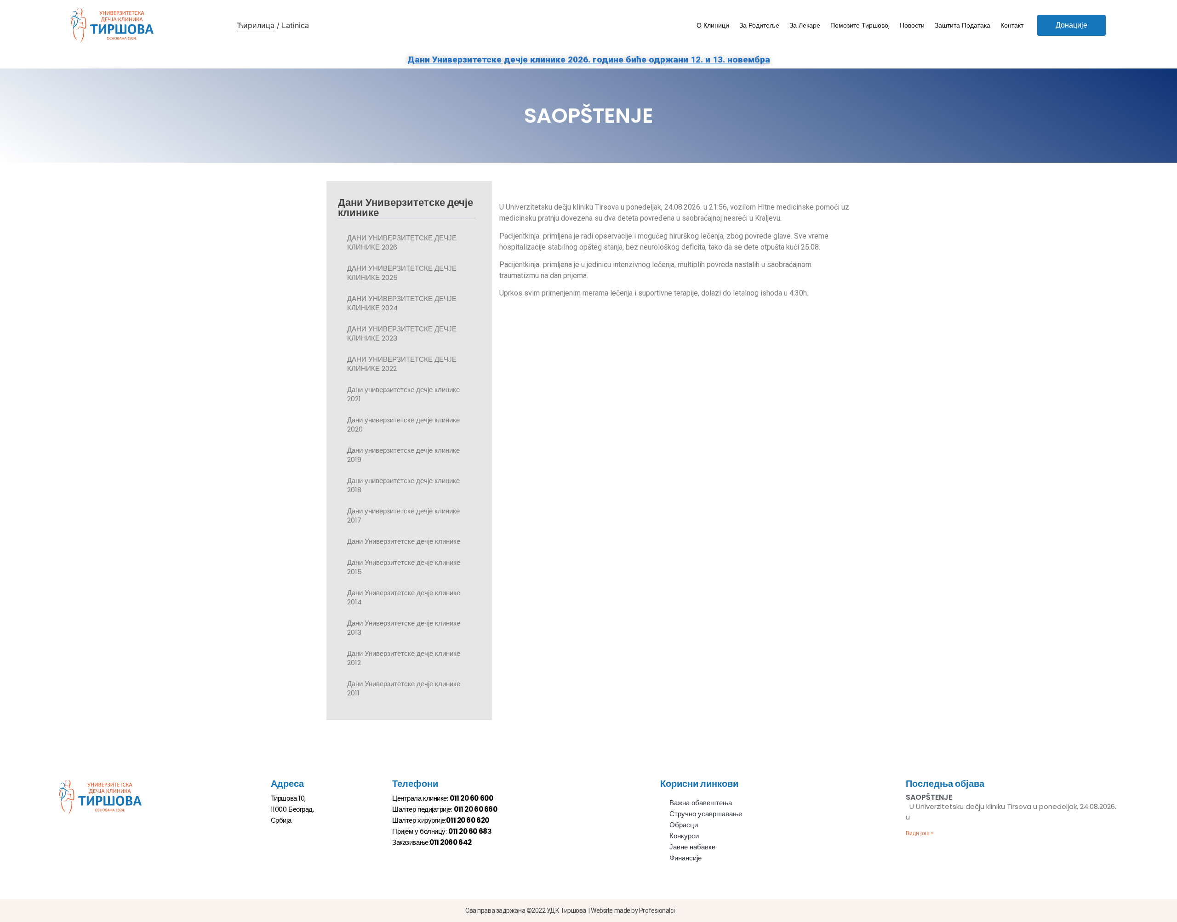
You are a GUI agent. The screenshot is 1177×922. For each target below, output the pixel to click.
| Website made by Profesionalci (631, 910)
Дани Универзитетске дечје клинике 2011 (403, 688)
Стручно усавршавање (705, 814)
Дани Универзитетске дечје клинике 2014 (403, 597)
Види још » (920, 833)
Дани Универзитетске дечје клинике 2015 (403, 567)
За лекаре (804, 25)
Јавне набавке (692, 847)
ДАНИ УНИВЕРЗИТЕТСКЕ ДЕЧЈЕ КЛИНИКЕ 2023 (402, 333)
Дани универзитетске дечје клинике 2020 (403, 424)
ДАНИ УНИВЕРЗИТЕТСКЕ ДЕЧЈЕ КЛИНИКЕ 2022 (402, 363)
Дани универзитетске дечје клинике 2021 (403, 394)
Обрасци (683, 825)
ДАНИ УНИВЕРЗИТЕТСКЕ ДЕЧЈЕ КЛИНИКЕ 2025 (402, 272)
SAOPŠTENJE (929, 797)
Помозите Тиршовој (860, 25)
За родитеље (759, 25)
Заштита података (962, 25)
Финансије (685, 858)
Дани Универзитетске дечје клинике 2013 (403, 627)
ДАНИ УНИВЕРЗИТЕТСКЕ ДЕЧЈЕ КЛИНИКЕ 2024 (402, 303)
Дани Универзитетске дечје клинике (403, 541)
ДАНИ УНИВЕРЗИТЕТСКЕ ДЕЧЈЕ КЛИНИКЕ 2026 (402, 242)
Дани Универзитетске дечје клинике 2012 (403, 658)
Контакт (1011, 25)
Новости (912, 25)
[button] (1071, 25)
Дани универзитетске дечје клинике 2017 (403, 515)
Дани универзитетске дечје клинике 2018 (403, 485)
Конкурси (684, 836)
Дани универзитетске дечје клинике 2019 (403, 454)
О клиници (713, 25)
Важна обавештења (700, 803)
